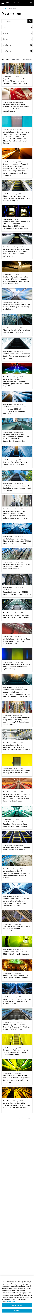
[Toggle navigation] (4, 2)
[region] (17, 1295)
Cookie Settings (17, 1305)
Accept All (17, 1310)
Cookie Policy (11, 1301)
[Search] (31, 3)
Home (4, 8)
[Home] (12, 2)
